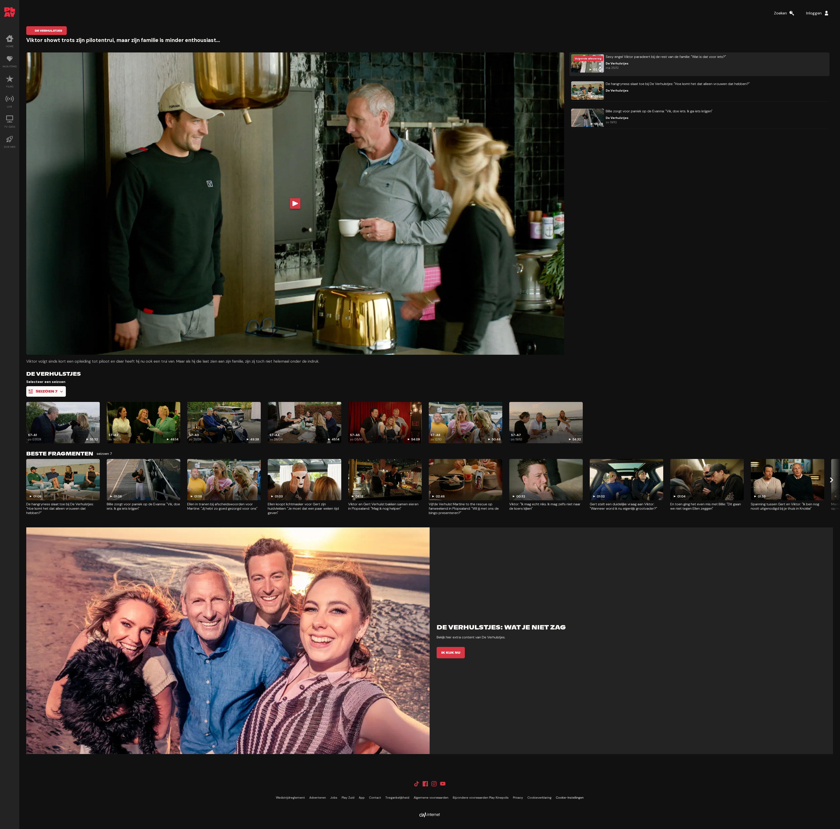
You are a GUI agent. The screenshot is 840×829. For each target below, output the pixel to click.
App (362, 797)
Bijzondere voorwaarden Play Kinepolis (481, 797)
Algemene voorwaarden (431, 797)
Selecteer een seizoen (45, 381)
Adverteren (317, 797)
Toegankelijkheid (397, 797)
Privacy (518, 797)
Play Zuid (348, 797)
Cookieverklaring (539, 797)
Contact (375, 797)
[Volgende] (831, 480)
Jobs (333, 797)
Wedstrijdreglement (290, 797)
